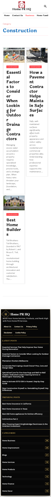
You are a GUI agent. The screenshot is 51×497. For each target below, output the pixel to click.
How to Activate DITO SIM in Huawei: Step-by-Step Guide (23, 382)
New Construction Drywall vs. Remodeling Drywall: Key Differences (25, 389)
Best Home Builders (13, 227)
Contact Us (18, 327)
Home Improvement (10, 448)
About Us (7, 327)
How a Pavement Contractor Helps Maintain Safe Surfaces (36, 93)
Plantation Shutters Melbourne (15, 361)
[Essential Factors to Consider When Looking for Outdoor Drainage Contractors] (14, 55)
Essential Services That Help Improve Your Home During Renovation (22, 348)
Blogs (4, 455)
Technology (7, 476)
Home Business (8, 440)
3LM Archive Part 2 (10, 419)
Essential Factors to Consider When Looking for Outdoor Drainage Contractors (13, 105)
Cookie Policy (20, 333)
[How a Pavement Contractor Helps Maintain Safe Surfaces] (37, 55)
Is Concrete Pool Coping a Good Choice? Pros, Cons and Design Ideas (24, 367)
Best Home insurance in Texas (14, 409)
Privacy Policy (31, 327)
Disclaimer (8, 333)
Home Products (8, 469)
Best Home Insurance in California (16, 404)
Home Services (8, 462)
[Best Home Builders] (14, 203)
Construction (12, 67)
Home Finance (8, 484)
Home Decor (7, 491)
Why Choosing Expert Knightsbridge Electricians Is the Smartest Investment (25, 425)
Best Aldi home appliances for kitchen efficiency (22, 414)
